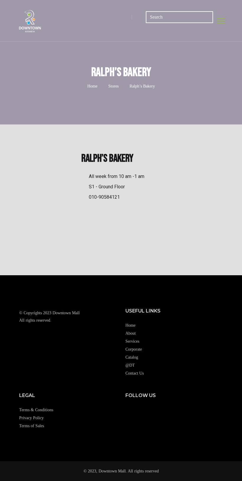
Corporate (133, 349)
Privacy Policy (31, 418)
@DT (130, 365)
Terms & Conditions (36, 410)
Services (132, 341)
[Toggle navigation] (221, 20)
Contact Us (134, 373)
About (130, 333)
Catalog (131, 357)
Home (92, 86)
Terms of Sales (31, 426)
